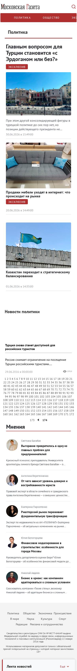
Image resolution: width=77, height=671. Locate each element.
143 (55, 407)
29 (32, 382)
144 (60, 407)
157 (60, 410)
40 (5, 386)
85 (40, 393)
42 (12, 386)
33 (48, 382)
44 (20, 386)
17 (55, 379)
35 (56, 382)
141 (44, 407)
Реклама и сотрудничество (46, 624)
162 (16, 414)
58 (5, 389)
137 (22, 407)
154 (44, 410)
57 (72, 386)
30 (36, 382)
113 (33, 400)
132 (66, 403)
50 (44, 386)
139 (33, 407)
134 (5, 407)
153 (38, 410)
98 (22, 396)
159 (71, 410)
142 (49, 407)
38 (68, 382)
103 (47, 396)
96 (14, 396)
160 (5, 414)
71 (56, 389)
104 (53, 396)
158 (66, 410)
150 (22, 410)
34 (52, 382)
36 (60, 382)
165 (33, 414)
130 (55, 403)
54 (60, 386)
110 (16, 400)
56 (68, 386)
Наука (30, 619)
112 (27, 400)
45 (24, 386)
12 (35, 379)
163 (22, 414)
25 (16, 382)
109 (10, 400)
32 (44, 382)
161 (10, 414)
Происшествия (62, 613)
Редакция (21, 624)
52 (52, 386)
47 (32, 386)
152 (33, 410)
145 (66, 407)
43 (16, 386)
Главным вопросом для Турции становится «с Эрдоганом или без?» (34, 53)
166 (38, 414)
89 (56, 393)
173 (32, 420)
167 (44, 414)
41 (8, 386)
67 (40, 389)
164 (27, 414)
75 (72, 389)
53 (56, 386)
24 (12, 382)
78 (12, 393)
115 (44, 400)
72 (60, 389)
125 (27, 403)
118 (60, 400)
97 (18, 396)
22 (5, 382)
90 (60, 393)
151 (27, 410)
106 (64, 396)
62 (20, 389)
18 (59, 379)
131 (60, 403)
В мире (14, 619)
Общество (51, 17)
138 (27, 407)
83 (32, 393)
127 (38, 403)
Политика (22, 17)
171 (66, 414)
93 (72, 393)
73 (64, 389)
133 (71, 403)
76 (5, 393)
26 (20, 382)
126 (33, 403)
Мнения (15, 426)
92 (68, 393)
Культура (46, 619)
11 (31, 379)
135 (10, 407)
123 (16, 403)
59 (8, 389)
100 (31, 396)
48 (36, 386)
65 (32, 389)
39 (72, 382)
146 (71, 407)
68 (44, 389)
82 (28, 393)
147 (5, 410)
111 (22, 400)
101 (36, 396)
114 (38, 400)
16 (51, 379)
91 (64, 393)
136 (16, 407)
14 (43, 379)
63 (24, 389)
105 (58, 396)
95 (10, 396)
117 (55, 400)
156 (55, 410)
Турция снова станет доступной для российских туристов (30, 347)
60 (12, 389)
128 (44, 403)
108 (5, 400)
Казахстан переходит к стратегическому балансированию (38, 274)
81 (24, 393)
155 (49, 410)
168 (49, 414)
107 (69, 396)
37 (64, 382)
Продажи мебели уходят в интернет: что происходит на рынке (38, 194)
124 (22, 403)
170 (60, 414)
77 (8, 393)
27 (24, 382)
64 (28, 389)
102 (42, 396)
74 (68, 389)
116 (49, 400)
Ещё (62, 666)
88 (52, 393)
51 (48, 386)
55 (64, 386)
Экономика (45, 613)
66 (36, 389)
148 (10, 410)
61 (16, 389)
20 (67, 379)
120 (71, 400)
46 (28, 386)
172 (71, 414)
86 (44, 393)
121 (5, 403)
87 (48, 393)
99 (26, 396)
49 (40, 386)
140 (38, 407)
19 (63, 379)
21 (70, 379)
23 (8, 382)
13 (39, 379)
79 (16, 393)
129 (49, 403)
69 (48, 389)
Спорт (62, 619)
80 (20, 393)
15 (47, 379)
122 (10, 403)
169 (55, 414)
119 (66, 400)
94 (6, 396)
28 (28, 382)
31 (40, 382)
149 (16, 410)
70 (52, 389)
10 (27, 379)
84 (36, 393)
